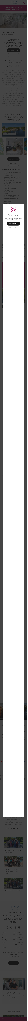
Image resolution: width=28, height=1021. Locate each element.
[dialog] (13, 510)
